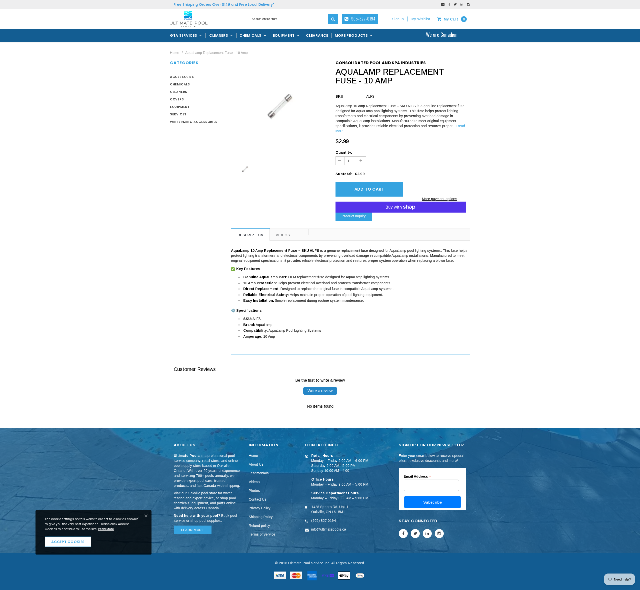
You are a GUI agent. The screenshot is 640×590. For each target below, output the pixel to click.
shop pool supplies (205, 521)
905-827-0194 (363, 19)
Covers (177, 99)
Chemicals (180, 84)
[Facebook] (449, 4)
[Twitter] (455, 4)
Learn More (192, 530)
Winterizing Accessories (194, 122)
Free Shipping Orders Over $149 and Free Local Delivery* (224, 4)
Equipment (180, 107)
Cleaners (178, 92)
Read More (106, 529)
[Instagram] (468, 4)
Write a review (320, 391)
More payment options (439, 199)
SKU (339, 96)
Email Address (417, 476)
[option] (280, 106)
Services (178, 114)
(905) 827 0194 (323, 521)
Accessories (182, 77)
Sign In (398, 19)
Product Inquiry (354, 216)
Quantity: (344, 152)
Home (174, 53)
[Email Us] (442, 4)
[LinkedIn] (461, 4)
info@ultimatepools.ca (328, 529)
